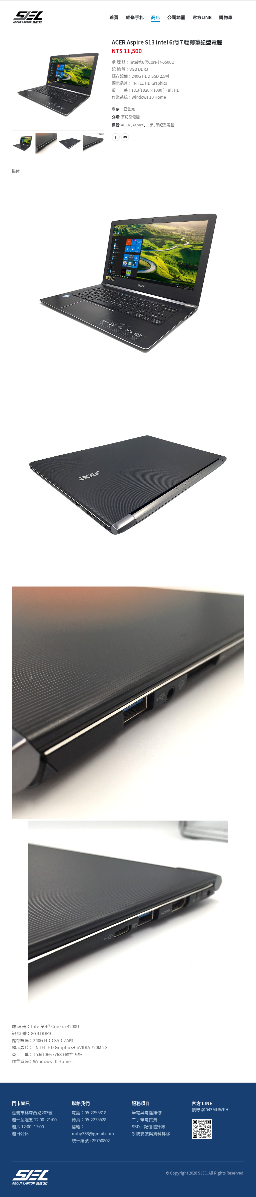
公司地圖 (176, 17)
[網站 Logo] (28, 17)
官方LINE (202, 17)
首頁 (114, 17)
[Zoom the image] (30, 1173)
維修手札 (135, 17)
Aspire (138, 124)
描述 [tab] (16, 171)
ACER (125, 124)
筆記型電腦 (130, 116)
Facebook (116, 137)
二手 (149, 124)
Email (125, 137)
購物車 (225, 17)
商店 (155, 17)
